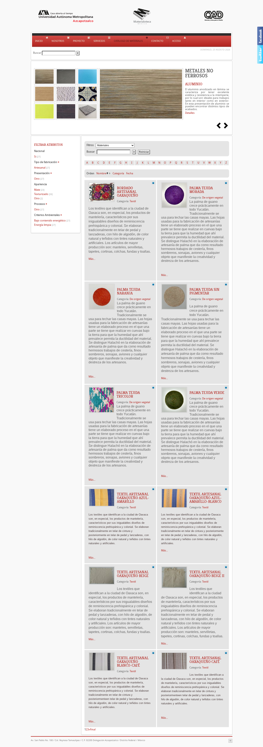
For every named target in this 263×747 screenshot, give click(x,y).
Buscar (37, 52)
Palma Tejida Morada (201, 190)
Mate (39, 189)
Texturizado (43, 194)
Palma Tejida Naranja (128, 291)
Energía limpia (44, 224)
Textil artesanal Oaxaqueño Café (205, 660)
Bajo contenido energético (52, 220)
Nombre (101, 173)
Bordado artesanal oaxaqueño (127, 192)
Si (37, 156)
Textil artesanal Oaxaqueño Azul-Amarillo (133, 498)
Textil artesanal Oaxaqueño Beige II (206, 574)
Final (93, 729)
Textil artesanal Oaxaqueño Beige (133, 574)
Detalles (190, 112)
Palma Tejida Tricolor (128, 394)
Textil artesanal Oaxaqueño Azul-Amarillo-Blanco (205, 498)
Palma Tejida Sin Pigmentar (204, 291)
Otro (39, 178)
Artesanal (42, 167)
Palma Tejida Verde (206, 392)
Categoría (118, 173)
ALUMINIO (193, 84)
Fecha (129, 173)
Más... (92, 258)
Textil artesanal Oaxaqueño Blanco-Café (133, 662)
